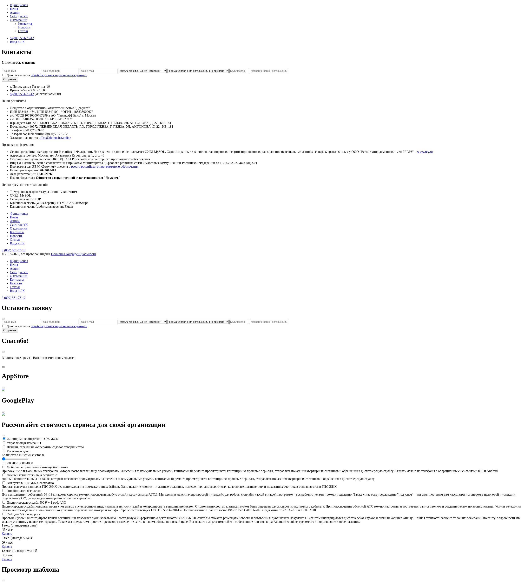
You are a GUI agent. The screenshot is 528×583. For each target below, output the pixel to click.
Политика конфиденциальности (73, 254)
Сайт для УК (19, 16)
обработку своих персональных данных (59, 75)
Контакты (25, 23)
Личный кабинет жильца (32, 475)
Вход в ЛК (17, 42)
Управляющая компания (24, 443)
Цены (14, 9)
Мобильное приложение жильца (37, 467)
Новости (24, 27)
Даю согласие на (47, 75)
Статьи (23, 31)
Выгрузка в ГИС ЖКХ (30, 483)
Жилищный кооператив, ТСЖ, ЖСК (32, 438)
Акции (15, 12)
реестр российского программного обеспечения (104, 166)
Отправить (9, 79)
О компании (18, 20)
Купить (7, 533)
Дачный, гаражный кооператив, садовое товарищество (45, 447)
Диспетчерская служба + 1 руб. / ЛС (36, 502)
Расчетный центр (19, 451)
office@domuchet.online (55, 137)
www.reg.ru (425, 151)
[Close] (3, 318)
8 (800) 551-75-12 (22, 38)
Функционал (19, 5)
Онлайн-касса (24, 490)
